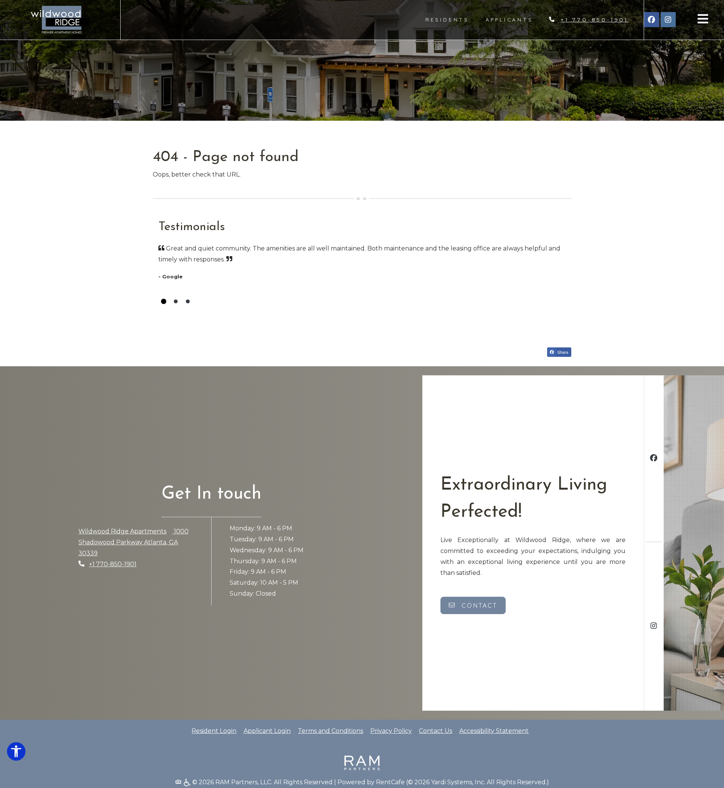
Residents (451, 19)
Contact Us (435, 730)
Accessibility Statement (494, 730)
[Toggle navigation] (703, 19)
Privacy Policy (391, 730)
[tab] (164, 301)
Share (562, 352)
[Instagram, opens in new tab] (668, 19)
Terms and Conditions (330, 730)
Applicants (513, 19)
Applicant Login (267, 730)
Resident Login (214, 730)
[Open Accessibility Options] (16, 753)
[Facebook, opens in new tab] (651, 19)
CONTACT (478, 605)
